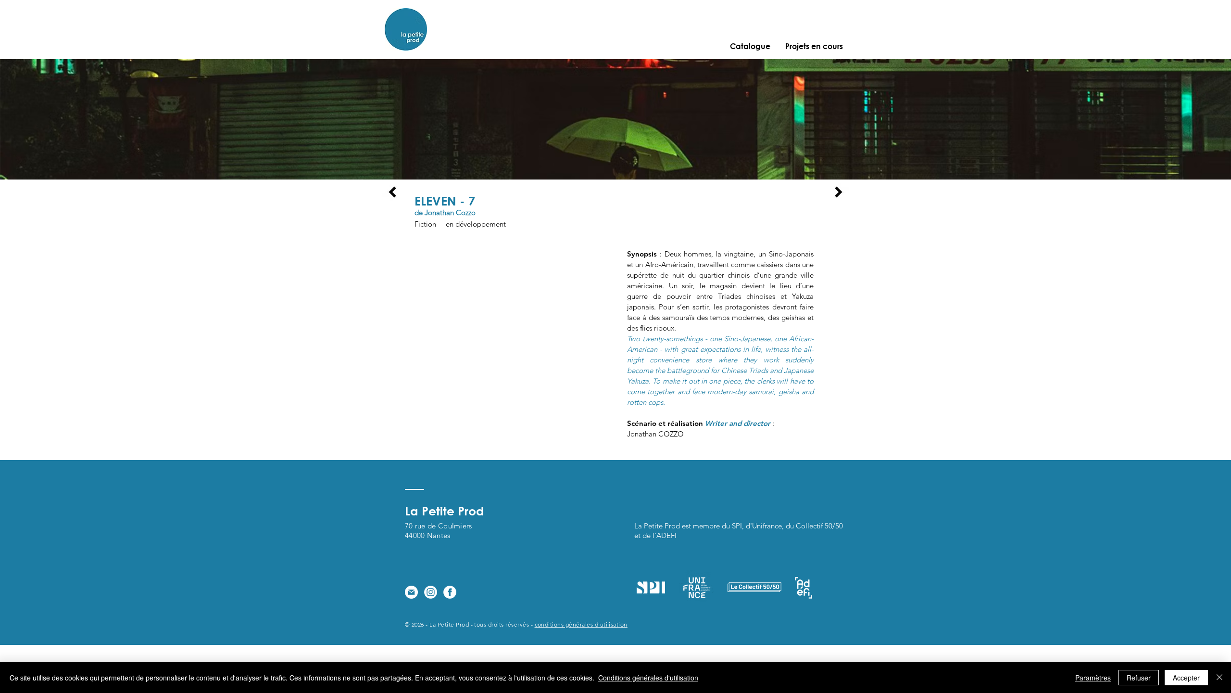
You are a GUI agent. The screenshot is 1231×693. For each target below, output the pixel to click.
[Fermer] (1219, 677)
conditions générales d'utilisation (581, 624)
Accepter (1186, 677)
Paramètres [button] (1093, 677)
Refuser (1139, 677)
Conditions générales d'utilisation (648, 677)
